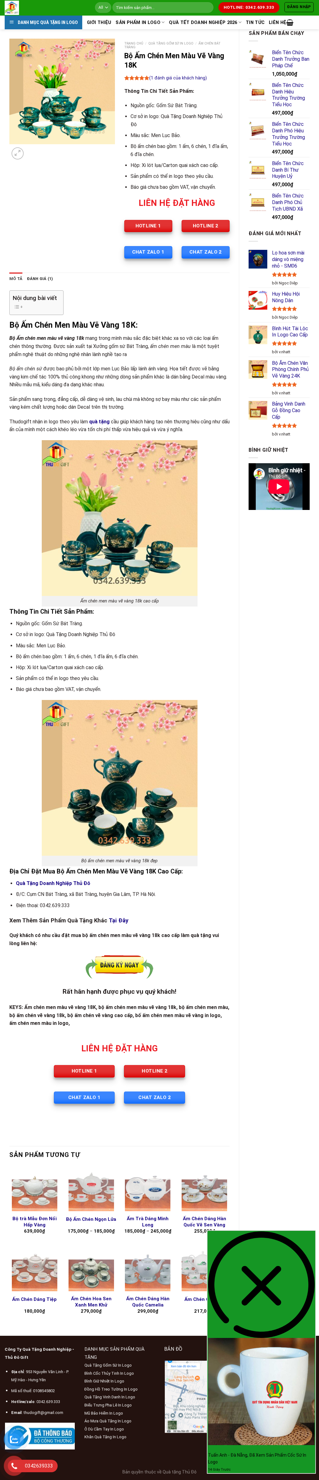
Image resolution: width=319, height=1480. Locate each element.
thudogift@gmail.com (43, 1412)
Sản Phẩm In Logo (138, 22)
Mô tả (15, 278)
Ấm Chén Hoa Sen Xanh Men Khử (91, 1302)
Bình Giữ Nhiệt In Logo (104, 1381)
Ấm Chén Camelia (204, 1299)
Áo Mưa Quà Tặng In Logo (107, 1421)
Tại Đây (118, 920)
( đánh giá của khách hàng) (178, 78)
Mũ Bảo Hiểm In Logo (103, 1413)
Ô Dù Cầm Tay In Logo (104, 1429)
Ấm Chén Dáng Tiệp (34, 1299)
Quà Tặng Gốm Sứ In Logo (170, 43)
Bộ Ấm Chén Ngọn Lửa (91, 1219)
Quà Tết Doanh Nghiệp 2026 (203, 22)
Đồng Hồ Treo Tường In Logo (111, 1389)
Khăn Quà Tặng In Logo (105, 1437)
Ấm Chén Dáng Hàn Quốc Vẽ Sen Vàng (204, 1222)
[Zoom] (18, 153)
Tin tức (255, 22)
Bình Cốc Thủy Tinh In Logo (109, 1373)
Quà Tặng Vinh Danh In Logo (109, 1397)
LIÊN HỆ (277, 22)
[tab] (15, 279)
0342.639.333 (48, 1401)
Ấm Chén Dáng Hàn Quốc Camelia (147, 1302)
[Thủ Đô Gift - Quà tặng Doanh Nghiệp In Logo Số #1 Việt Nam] (45, 8)
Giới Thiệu (99, 22)
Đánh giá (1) (40, 278)
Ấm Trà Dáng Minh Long (148, 1222)
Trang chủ (133, 43)
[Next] (32, 150)
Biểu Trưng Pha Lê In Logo (108, 1405)
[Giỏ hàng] (289, 22)
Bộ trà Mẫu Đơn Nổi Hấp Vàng (34, 1222)
